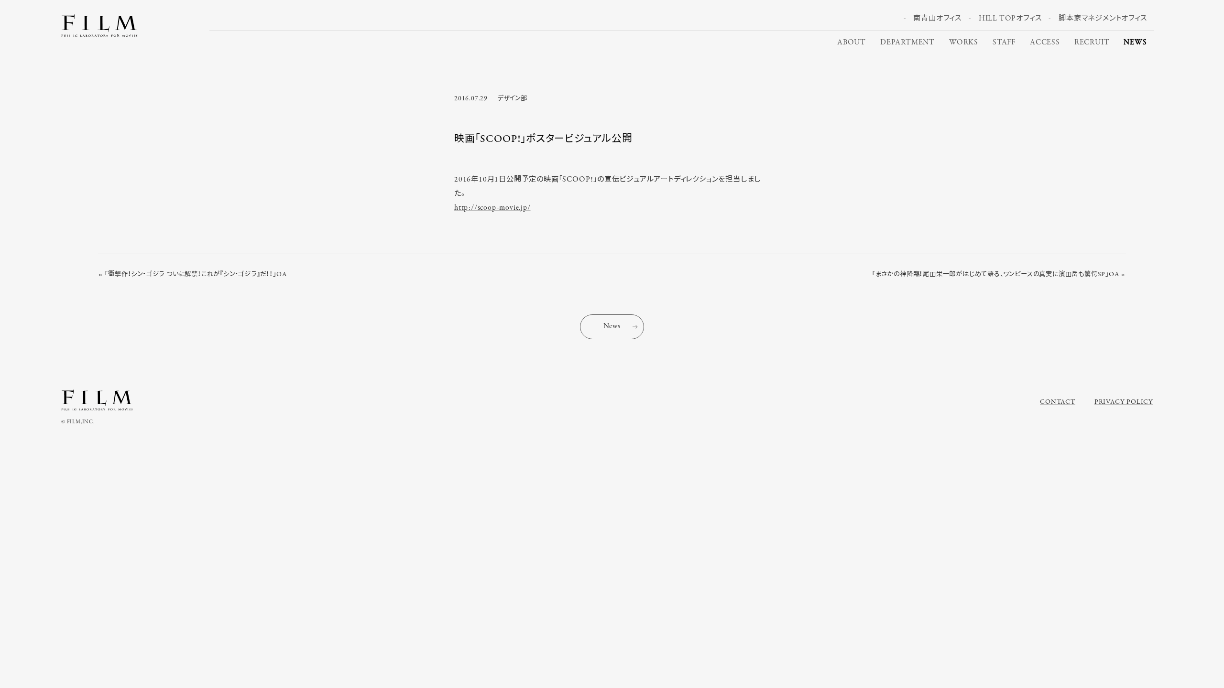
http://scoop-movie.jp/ (492, 208)
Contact (1057, 402)
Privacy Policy (1123, 402)
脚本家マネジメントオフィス (1103, 18)
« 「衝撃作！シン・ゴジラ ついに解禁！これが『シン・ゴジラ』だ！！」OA (192, 274)
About (851, 42)
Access (1045, 42)
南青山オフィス (937, 18)
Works (963, 42)
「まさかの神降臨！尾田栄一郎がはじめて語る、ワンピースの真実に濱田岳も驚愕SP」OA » (999, 274)
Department (907, 42)
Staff (1004, 42)
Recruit (1092, 42)
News (1135, 42)
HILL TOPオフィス (1010, 18)
